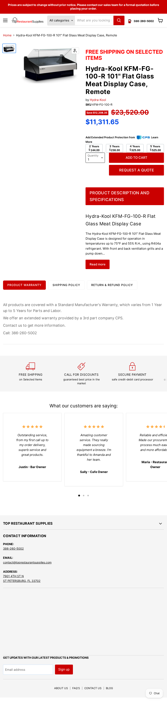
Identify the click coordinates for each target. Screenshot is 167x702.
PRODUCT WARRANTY (24, 285)
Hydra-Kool (98, 100)
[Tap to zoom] (75, 51)
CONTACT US (92, 688)
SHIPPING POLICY (66, 285)
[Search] (118, 20)
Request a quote (136, 170)
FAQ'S (76, 688)
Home (7, 35)
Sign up (64, 669)
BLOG (109, 688)
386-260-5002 (13, 548)
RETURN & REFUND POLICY (112, 285)
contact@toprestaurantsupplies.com (27, 562)
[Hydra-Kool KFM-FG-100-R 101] (9, 48)
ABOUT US (61, 688)
